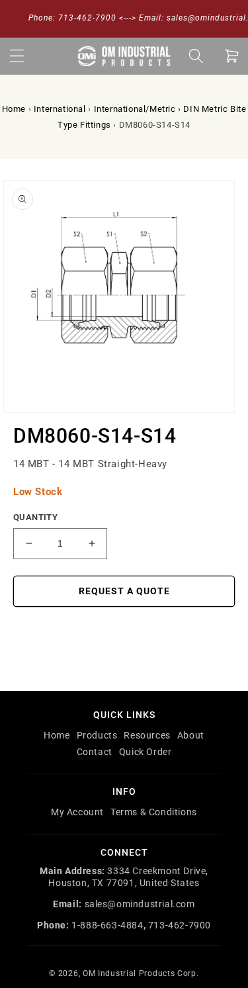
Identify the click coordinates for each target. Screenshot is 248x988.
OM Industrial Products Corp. (141, 973)
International (60, 109)
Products (97, 735)
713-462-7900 (179, 925)
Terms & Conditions (153, 812)
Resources (147, 735)
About (190, 735)
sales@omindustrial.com (140, 904)
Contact (94, 751)
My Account (77, 812)
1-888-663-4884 (107, 925)
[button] (16, 55)
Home (14, 109)
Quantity (35, 517)
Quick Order (145, 751)
